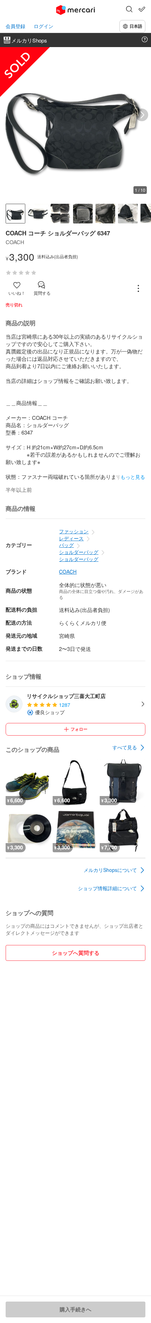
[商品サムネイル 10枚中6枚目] (128, 213)
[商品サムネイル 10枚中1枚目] (15, 213)
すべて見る (124, 747)
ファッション (73, 531)
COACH (68, 571)
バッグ (66, 544)
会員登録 (15, 26)
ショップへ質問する (75, 953)
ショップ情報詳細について (107, 888)
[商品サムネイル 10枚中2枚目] (38, 213)
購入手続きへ (75, 1309)
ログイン (43, 26)
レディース (71, 538)
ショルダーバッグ (78, 551)
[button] (129, 10)
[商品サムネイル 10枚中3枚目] (60, 213)
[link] (128, 747)
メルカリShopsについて (110, 869)
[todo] (142, 9)
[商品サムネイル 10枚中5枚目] (105, 213)
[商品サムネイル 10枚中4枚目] (83, 213)
